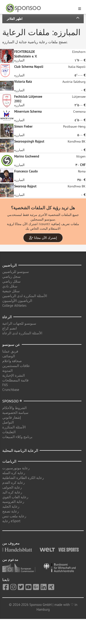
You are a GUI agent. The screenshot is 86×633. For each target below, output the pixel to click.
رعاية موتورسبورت (16, 468)
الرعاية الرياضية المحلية (20, 450)
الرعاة (7, 317)
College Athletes (14, 305)
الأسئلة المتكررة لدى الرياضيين (24, 296)
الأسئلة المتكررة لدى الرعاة (22, 333)
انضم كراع (9, 328)
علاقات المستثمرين (16, 366)
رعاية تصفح (10, 511)
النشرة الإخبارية (13, 375)
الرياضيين (9, 265)
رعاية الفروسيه (13, 501)
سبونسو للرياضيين (15, 271)
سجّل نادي (9, 286)
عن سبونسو (11, 344)
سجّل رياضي (11, 281)
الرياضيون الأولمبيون (17, 300)
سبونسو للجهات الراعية (19, 323)
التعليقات (9, 432)
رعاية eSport (11, 521)
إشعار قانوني (11, 417)
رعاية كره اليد (12, 492)
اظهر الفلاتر (14, 19)
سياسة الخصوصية (15, 412)
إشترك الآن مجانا (45, 238)
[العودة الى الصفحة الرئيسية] (40, 8)
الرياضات (9, 461)
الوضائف (8, 356)
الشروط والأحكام (14, 408)
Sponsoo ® (12, 401)
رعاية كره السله (13, 473)
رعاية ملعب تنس (14, 516)
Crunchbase (10, 389)
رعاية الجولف (12, 487)
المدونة (7, 370)
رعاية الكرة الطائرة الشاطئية (23, 477)
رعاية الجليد (10, 506)
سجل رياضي (11, 276)
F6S (5, 385)
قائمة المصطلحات (15, 380)
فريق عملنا (10, 351)
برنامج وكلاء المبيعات (17, 437)
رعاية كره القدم (13, 482)
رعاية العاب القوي (15, 497)
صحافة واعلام (12, 361)
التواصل (8, 422)
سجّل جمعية (11, 291)
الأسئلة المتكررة (14, 427)
